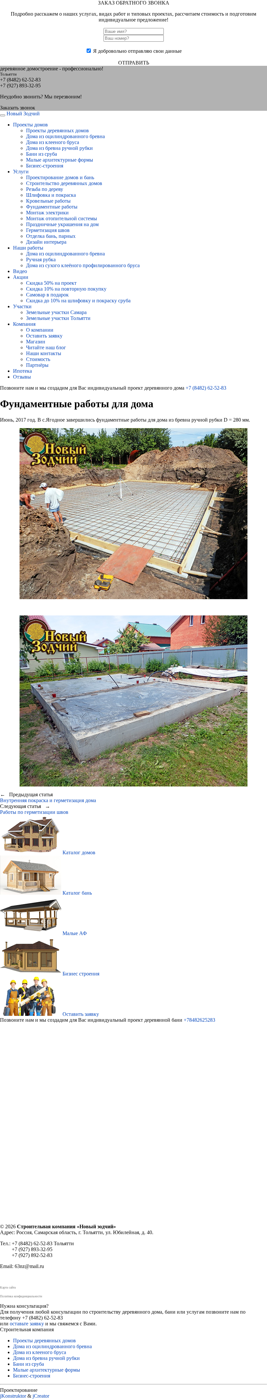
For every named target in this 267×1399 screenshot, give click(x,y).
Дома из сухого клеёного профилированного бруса (83, 265)
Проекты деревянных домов (57, 130)
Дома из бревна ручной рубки (59, 148)
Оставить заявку (44, 336)
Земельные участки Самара (56, 312)
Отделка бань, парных (51, 236)
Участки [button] (22, 306)
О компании (39, 330)
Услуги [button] (21, 171)
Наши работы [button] (28, 248)
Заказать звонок (17, 107)
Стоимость (38, 359)
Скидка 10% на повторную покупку (66, 289)
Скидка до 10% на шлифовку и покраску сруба (78, 300)
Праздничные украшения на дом (62, 224)
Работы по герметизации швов (34, 812)
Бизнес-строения (44, 165)
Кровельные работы (48, 201)
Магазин (35, 341)
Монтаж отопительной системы (61, 218)
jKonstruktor (13, 1396)
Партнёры (37, 365)
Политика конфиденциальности (21, 1296)
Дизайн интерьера (46, 242)
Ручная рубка (41, 259)
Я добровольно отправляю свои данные (137, 51)
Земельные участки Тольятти (58, 318)
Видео (20, 271)
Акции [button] (20, 277)
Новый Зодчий (23, 113)
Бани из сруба (41, 154)
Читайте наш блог (46, 347)
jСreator (41, 1396)
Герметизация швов (48, 230)
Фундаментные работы (51, 206)
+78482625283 (199, 1020)
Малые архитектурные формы (59, 160)
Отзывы (22, 377)
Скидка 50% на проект (51, 283)
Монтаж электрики (47, 212)
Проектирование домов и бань (60, 177)
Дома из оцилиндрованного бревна (65, 136)
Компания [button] (24, 324)
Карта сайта (8, 1287)
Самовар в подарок (47, 294)
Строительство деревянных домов (64, 183)
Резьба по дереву (44, 189)
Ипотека (22, 371)
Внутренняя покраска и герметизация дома (48, 800)
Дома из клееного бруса (52, 142)
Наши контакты (43, 353)
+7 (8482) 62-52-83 (206, 388)
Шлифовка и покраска (51, 195)
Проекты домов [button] (30, 124)
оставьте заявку (27, 1323)
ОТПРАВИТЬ (133, 62)
